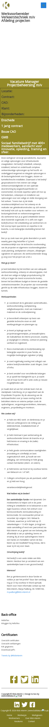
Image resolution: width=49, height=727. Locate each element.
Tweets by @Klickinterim (11, 655)
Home (9, 715)
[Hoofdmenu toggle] (43, 5)
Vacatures (18, 721)
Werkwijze (22, 715)
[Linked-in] (17, 705)
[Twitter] (25, 705)
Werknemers (14, 718)
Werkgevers (37, 715)
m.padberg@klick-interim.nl (18, 592)
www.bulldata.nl (8, 696)
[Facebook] (32, 705)
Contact (31, 721)
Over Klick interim (32, 718)
